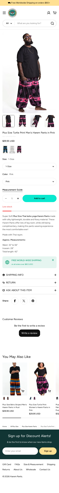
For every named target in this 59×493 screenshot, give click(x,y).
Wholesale (31, 469)
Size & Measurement (33, 464)
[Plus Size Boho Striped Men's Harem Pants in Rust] (14, 379)
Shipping (51, 464)
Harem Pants (16, 476)
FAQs (17, 464)
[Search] (52, 23)
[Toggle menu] (4, 13)
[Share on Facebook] (14, 300)
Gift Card (6, 464)
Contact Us (44, 469)
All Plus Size (14, 426)
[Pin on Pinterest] (33, 300)
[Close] (53, 260)
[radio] (5, 149)
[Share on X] (24, 300)
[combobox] (29, 23)
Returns (6, 469)
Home (4, 426)
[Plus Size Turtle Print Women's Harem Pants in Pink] (41, 379)
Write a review (29, 333)
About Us (18, 469)
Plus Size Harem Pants (29, 426)
